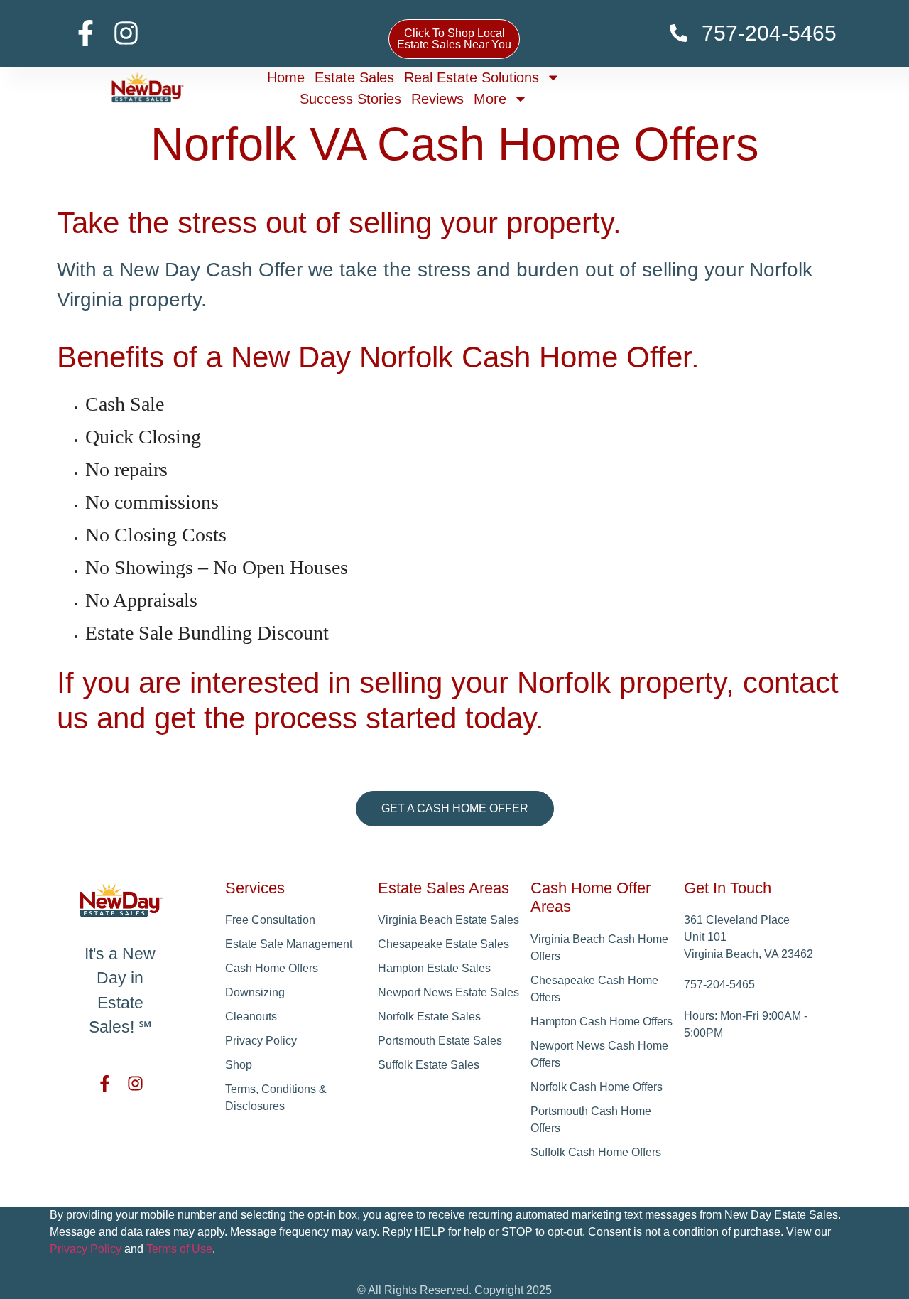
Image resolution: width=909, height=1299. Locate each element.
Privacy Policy (85, 1249)
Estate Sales (354, 77)
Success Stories (350, 99)
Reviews (437, 99)
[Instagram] (126, 33)
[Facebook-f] (85, 33)
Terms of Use (179, 1249)
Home (286, 77)
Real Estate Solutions (471, 77)
